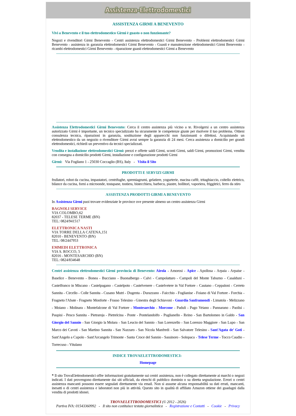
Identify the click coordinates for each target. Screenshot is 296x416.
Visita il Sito (147, 162)
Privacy (234, 406)
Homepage (148, 363)
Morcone (166, 308)
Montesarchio (144, 308)
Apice (191, 271)
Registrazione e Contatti (187, 406)
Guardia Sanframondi (192, 300)
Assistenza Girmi (69, 202)
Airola (161, 271)
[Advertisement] (148, 88)
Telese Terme (208, 337)
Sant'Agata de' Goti (226, 330)
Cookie (216, 406)
